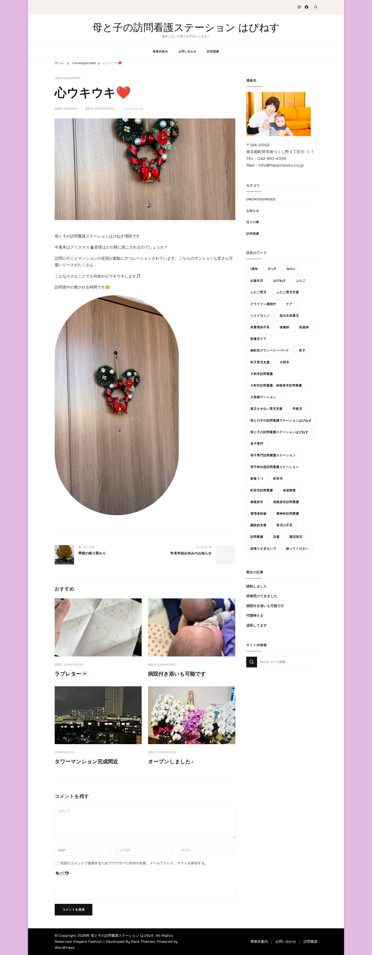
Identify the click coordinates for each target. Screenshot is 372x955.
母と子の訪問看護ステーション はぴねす (186, 27)
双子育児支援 (260, 362)
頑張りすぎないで (263, 548)
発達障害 (289, 490)
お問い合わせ (187, 51)
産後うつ (256, 478)
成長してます (256, 625)
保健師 (284, 327)
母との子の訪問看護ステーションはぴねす (281, 420)
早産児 (297, 409)
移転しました (256, 586)
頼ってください (297, 548)
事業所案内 (160, 51)
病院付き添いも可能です (177, 674)
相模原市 (256, 502)
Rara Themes (143, 942)
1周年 (254, 269)
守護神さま (255, 616)
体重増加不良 (260, 327)
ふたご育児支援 (287, 292)
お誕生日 (256, 280)
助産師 (304, 327)
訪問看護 (213, 51)
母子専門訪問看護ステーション (273, 455)
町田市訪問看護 (261, 490)
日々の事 (252, 222)
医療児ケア (258, 339)
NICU (291, 269)
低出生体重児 (289, 315)
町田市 (278, 478)
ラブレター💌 (71, 674)
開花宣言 (296, 537)
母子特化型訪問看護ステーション (274, 467)
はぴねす (279, 280)
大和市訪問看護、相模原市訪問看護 (276, 385)
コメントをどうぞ (133, 109)
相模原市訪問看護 (286, 502)
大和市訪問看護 (261, 374)
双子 (302, 350)
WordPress (64, 948)
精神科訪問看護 (287, 513)
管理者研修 (258, 513)
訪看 (276, 537)
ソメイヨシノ (260, 315)
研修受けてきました (261, 596)
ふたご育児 (258, 292)
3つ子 (272, 269)
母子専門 (256, 444)
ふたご (301, 280)
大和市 (284, 362)
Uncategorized (68, 78)
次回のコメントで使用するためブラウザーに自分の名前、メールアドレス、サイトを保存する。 (134, 863)
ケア (289, 304)
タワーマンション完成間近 (86, 762)
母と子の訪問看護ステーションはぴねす (279, 432)
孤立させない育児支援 (266, 409)
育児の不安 (284, 525)
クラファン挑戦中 (263, 304)
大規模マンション (263, 397)
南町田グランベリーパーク (269, 350)
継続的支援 (258, 525)
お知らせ (252, 211)
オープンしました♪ (171, 762)
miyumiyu (71, 108)
